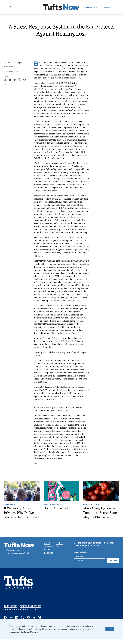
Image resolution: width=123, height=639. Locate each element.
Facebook (5, 617)
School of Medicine (11, 71)
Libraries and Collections (16, 609)
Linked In (16, 617)
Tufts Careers (10, 605)
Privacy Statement (31, 632)
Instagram (11, 617)
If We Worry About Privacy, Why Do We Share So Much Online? (21, 512)
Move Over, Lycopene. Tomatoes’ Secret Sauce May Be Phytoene (100, 512)
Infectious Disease (53, 504)
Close (110, 629)
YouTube (28, 617)
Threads (34, 617)
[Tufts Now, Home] (61, 7)
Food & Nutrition (91, 504)
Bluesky (39, 617)
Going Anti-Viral (56, 508)
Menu (11, 7)
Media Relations (48, 551)
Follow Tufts (91, 7)
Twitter (22, 617)
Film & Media (9, 504)
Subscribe (108, 7)
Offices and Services (30, 605)
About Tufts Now (48, 545)
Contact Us (59, 545)
